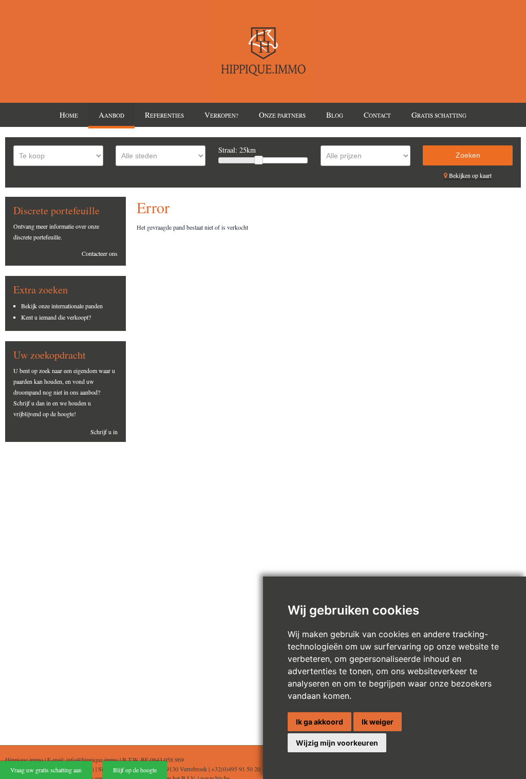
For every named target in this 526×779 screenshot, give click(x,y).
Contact (377, 114)
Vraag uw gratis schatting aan (46, 770)
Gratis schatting (438, 114)
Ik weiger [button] (377, 721)
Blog (334, 114)
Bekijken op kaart (469, 175)
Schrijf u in (104, 432)
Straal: (237, 150)
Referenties (164, 114)
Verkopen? (221, 114)
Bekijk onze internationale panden (62, 306)
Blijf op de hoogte (135, 770)
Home (69, 114)
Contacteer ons (100, 253)
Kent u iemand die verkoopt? (56, 317)
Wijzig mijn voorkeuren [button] (337, 742)
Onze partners (282, 114)
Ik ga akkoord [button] (319, 721)
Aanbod (111, 114)
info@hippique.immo (92, 759)
